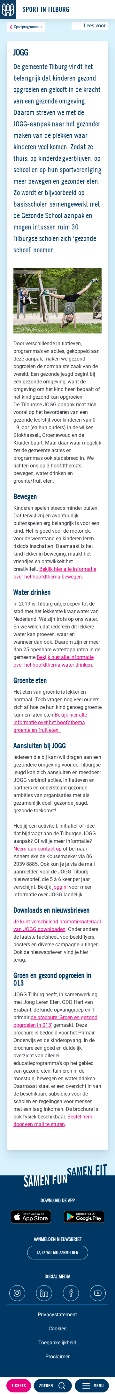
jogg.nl (60, 887)
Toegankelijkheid (57, 1343)
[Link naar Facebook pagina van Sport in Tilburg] (71, 1293)
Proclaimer (57, 1357)
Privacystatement (57, 1315)
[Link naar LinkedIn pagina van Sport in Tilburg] (44, 1293)
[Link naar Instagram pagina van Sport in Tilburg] (17, 1293)
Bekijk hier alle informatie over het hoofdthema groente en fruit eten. (50, 722)
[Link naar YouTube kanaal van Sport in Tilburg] (98, 1293)
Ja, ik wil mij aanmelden (57, 1252)
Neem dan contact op (37, 849)
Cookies (57, 1329)
